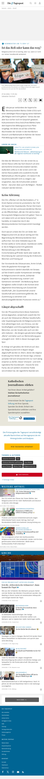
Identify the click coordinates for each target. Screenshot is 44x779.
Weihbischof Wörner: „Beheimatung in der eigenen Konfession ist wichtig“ (28, 153)
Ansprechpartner (6, 746)
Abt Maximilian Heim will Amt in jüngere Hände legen (27, 675)
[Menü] (3, 3)
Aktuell (14, 8)
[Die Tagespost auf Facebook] (3, 772)
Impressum (5, 765)
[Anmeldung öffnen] (40, 3)
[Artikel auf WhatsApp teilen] (35, 100)
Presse (3, 735)
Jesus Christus (7, 466)
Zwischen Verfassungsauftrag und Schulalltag (27, 533)
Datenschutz (5, 768)
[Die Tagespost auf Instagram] (11, 772)
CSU (18, 459)
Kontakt (4, 762)
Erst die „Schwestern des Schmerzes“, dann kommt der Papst (20, 586)
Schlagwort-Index (6, 721)
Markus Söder (17, 466)
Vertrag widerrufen (7, 729)
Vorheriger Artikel (9, 480)
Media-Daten (5, 743)
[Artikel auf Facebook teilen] (25, 100)
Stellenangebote (6, 732)
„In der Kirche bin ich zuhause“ (26, 629)
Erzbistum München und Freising (12, 462)
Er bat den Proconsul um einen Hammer (26, 608)
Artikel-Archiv (5, 718)
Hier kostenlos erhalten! (22, 447)
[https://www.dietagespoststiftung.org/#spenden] (22, 418)
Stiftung (4, 754)
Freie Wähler (28, 462)
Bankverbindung (6, 748)
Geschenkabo (5, 715)
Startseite (4, 8)
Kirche (9, 8)
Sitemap (4, 726)
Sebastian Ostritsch (8, 96)
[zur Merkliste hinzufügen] (20, 100)
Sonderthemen (6, 751)
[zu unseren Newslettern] (17, 772)
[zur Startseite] (15, 3)
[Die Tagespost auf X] (6, 772)
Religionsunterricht (29, 466)
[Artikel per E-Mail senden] (40, 100)
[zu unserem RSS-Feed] (22, 772)
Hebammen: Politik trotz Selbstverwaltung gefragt (24, 511)
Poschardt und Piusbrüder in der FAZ (28, 651)
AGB (3, 724)
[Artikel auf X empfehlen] (30, 100)
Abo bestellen (5, 712)
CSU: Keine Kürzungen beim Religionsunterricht (25, 492)
